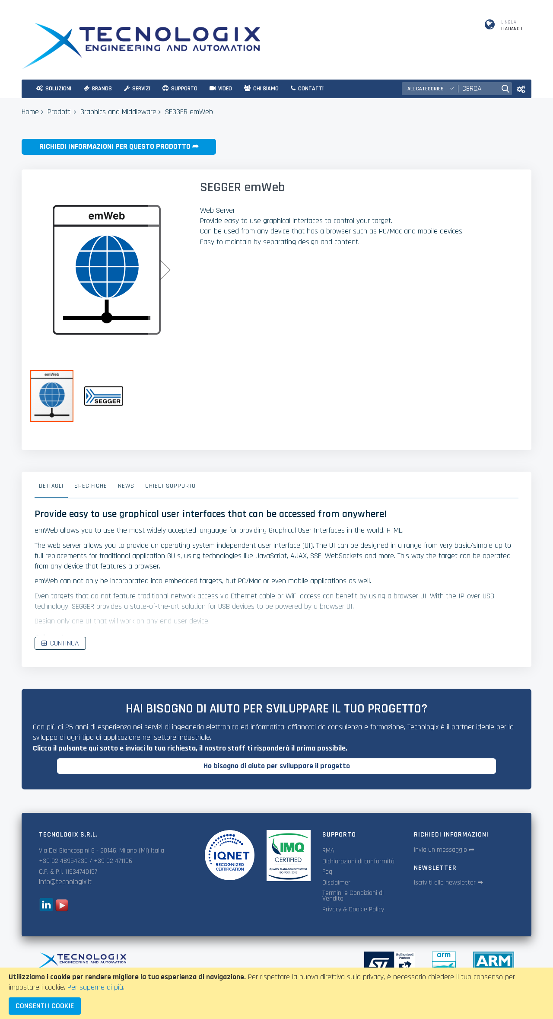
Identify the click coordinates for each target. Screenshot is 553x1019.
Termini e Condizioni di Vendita (353, 895)
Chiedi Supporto (170, 486)
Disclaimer (336, 882)
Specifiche (90, 486)
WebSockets (343, 556)
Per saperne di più (95, 987)
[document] (276, 993)
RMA (328, 850)
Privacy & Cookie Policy (353, 909)
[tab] (51, 488)
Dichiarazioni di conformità (358, 861)
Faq (327, 871)
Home (30, 112)
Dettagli (51, 486)
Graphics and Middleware (118, 112)
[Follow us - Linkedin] (46, 909)
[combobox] (477, 88)
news (126, 486)
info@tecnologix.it (65, 882)
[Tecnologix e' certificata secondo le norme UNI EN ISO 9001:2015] (229, 855)
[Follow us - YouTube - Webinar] (61, 909)
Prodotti (60, 112)
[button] (165, 269)
